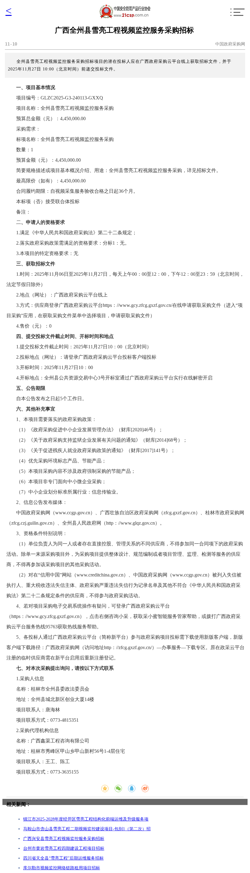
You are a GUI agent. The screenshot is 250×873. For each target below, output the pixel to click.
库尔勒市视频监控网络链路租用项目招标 (61, 868)
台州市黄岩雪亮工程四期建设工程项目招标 (63, 848)
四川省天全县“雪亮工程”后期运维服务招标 (63, 858)
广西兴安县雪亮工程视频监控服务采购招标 (63, 838)
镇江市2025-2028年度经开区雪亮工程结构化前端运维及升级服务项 (85, 819)
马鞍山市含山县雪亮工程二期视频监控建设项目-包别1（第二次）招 (87, 829)
